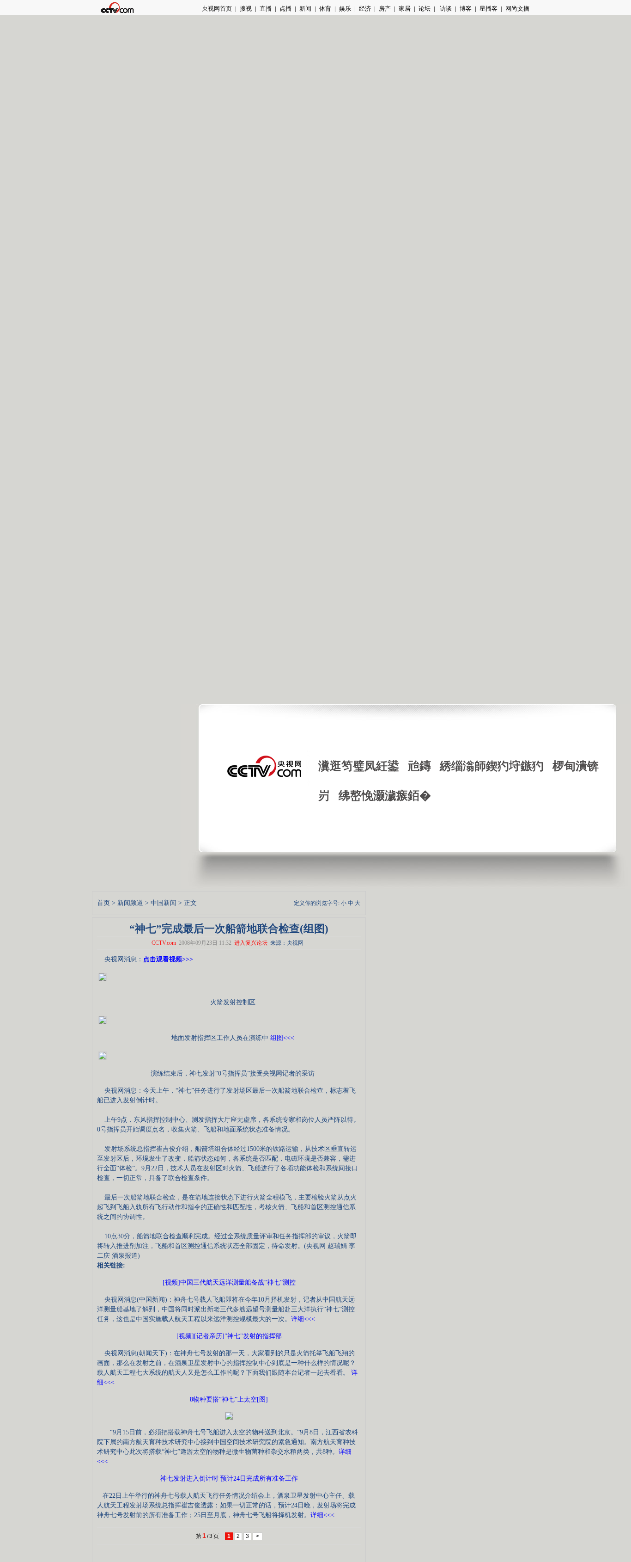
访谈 (445, 8)
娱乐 (345, 8)
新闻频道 (130, 902)
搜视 (246, 8)
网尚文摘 (517, 8)
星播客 (488, 8)
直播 (266, 8)
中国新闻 (163, 902)
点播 (285, 8)
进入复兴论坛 (250, 943)
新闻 (305, 8)
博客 (466, 8)
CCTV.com (164, 943)
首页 (103, 902)
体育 (325, 8)
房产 (385, 8)
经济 (365, 8)
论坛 (425, 8)
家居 (405, 8)
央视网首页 (217, 8)
